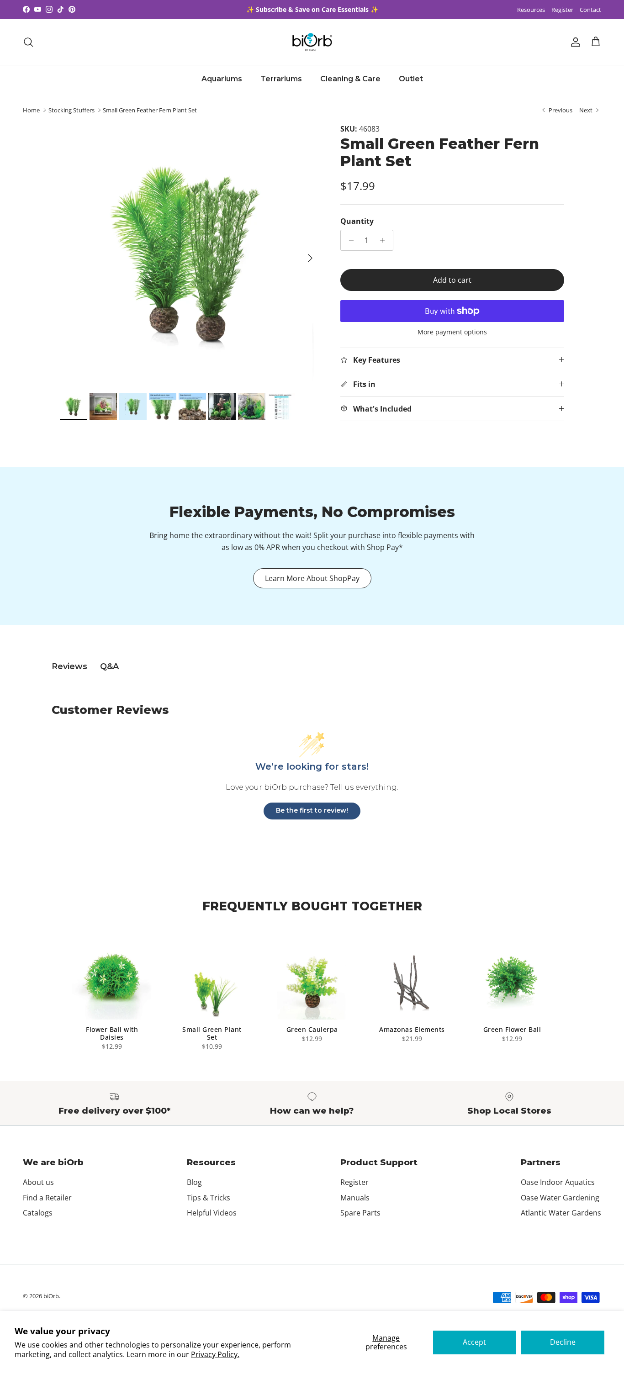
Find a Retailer (47, 1198)
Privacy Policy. (215, 1354)
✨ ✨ (312, 9)
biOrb (51, 1296)
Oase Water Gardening (560, 1198)
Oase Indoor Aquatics (558, 1182)
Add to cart (452, 280)
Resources (531, 9)
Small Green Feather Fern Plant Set (150, 110)
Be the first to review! (312, 810)
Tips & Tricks (208, 1198)
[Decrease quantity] (349, 240)
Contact (590, 9)
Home (31, 110)
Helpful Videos (212, 1213)
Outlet (411, 78)
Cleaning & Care (350, 78)
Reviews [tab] (69, 666)
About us (38, 1182)
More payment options (452, 332)
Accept (474, 1342)
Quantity (357, 221)
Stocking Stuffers (71, 110)
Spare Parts (360, 1213)
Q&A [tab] (109, 666)
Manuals (355, 1198)
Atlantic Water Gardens (561, 1213)
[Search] (28, 42)
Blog (194, 1182)
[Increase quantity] (385, 240)
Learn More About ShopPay (312, 578)
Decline (563, 1342)
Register (562, 9)
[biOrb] (312, 42)
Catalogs (38, 1213)
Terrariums (281, 78)
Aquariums (221, 78)
